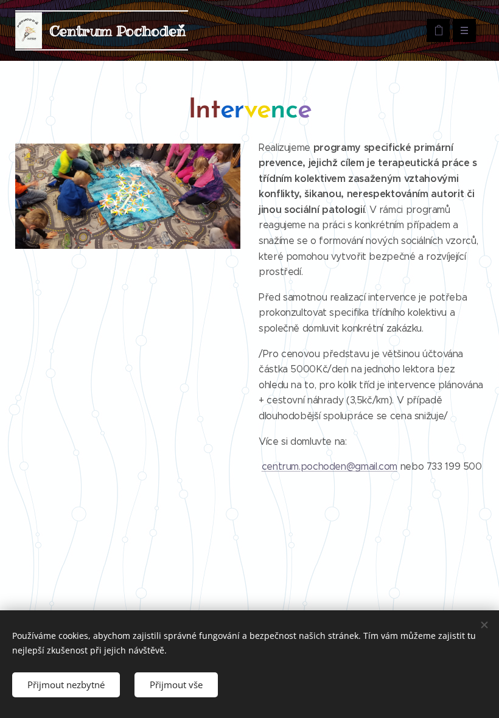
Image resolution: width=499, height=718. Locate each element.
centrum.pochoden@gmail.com (329, 466)
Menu (464, 30)
